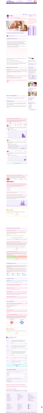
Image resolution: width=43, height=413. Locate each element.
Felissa (11, 64)
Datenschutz (29, 412)
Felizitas (17, 64)
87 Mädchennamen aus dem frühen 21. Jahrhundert (32, 89)
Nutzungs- (12, 378)
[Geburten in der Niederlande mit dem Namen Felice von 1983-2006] (10, 181)
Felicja (16, 63)
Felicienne (12, 63)
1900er (35, 32)
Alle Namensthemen (19, 398)
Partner (22, 412)
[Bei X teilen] (24, 14)
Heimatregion (29, 77)
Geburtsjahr (29, 76)
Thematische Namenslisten (20, 396)
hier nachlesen (19, 121)
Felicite (18, 63)
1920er (35, 30)
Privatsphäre (32, 412)
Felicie (10, 63)
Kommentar (8, 374)
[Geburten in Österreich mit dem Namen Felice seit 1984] (7, 181)
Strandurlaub (30, 107)
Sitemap (25, 412)
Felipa (22, 293)
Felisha (25, 63)
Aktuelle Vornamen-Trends (31, 400)
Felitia (10, 294)
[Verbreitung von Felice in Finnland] (13, 181)
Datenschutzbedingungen (17, 378)
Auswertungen (8, 406)
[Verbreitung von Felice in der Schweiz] (9, 181)
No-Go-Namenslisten (19, 408)
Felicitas (15, 63)
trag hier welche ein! (18, 285)
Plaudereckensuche (19, 406)
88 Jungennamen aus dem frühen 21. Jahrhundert (31, 99)
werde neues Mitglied (9, 371)
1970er (30, 33)
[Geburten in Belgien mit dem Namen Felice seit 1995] (12, 181)
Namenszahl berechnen (9, 408)
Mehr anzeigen (8, 307)
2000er (30, 30)
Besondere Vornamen (19, 397)
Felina (17, 293)
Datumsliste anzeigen (9, 325)
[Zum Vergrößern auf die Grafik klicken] (16, 203)
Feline (20, 293)
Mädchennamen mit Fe (16, 390)
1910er (35, 31)
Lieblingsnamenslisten (19, 407)
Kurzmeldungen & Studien (10, 407)
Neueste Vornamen (9, 400)
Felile (16, 293)
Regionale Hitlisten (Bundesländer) (32, 397)
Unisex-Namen (8, 396)
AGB (26, 412)
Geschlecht (29, 75)
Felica (9, 63)
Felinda (19, 293)
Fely (19, 294)
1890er (35, 33)
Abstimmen (16, 239)
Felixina (12, 294)
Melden (26, 343)
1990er (30, 31)
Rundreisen (30, 106)
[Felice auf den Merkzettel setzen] (26, 14)
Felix (11, 42)
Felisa (23, 63)
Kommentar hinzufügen (11, 338)
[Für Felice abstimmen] (19, 18)
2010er (30, 29)
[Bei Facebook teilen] (23, 14)
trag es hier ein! (8, 312)
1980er (30, 32)
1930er (35, 29)
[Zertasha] (31, 59)
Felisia (9, 64)
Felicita (7, 293)
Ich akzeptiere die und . (13, 378)
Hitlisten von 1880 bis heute (31, 398)
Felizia (15, 64)
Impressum (35, 412)
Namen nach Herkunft (9, 398)
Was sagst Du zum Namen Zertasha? (32, 64)
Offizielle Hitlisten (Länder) (31, 396)
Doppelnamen (8, 397)
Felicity (7, 63)
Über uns (20, 412)
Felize (13, 294)
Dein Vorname (29, 74)
